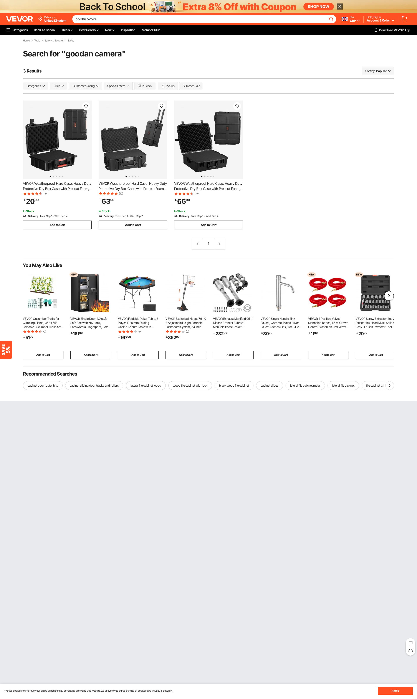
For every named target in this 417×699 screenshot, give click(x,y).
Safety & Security (54, 40)
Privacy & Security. (162, 690)
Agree (395, 690)
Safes (71, 40)
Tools (37, 40)
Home (26, 40)
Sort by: (370, 71)
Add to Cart (57, 225)
